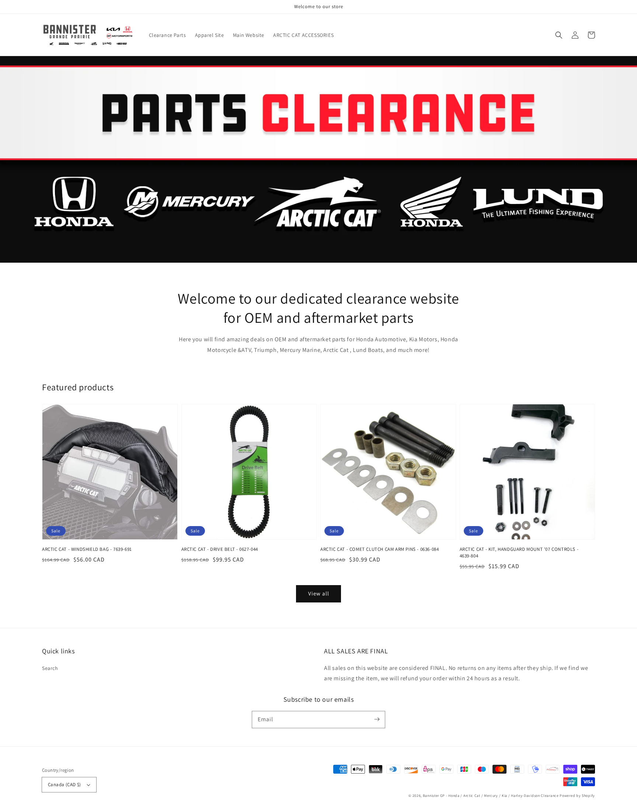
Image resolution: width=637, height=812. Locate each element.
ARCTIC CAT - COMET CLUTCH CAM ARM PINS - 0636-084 (379, 549)
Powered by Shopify (577, 795)
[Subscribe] (377, 719)
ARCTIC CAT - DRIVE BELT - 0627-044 (219, 549)
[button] (559, 35)
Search (50, 668)
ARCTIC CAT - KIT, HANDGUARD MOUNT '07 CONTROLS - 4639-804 (519, 552)
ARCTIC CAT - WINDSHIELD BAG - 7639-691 (87, 549)
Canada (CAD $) (64, 784)
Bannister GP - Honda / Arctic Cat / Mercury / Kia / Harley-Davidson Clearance (491, 795)
